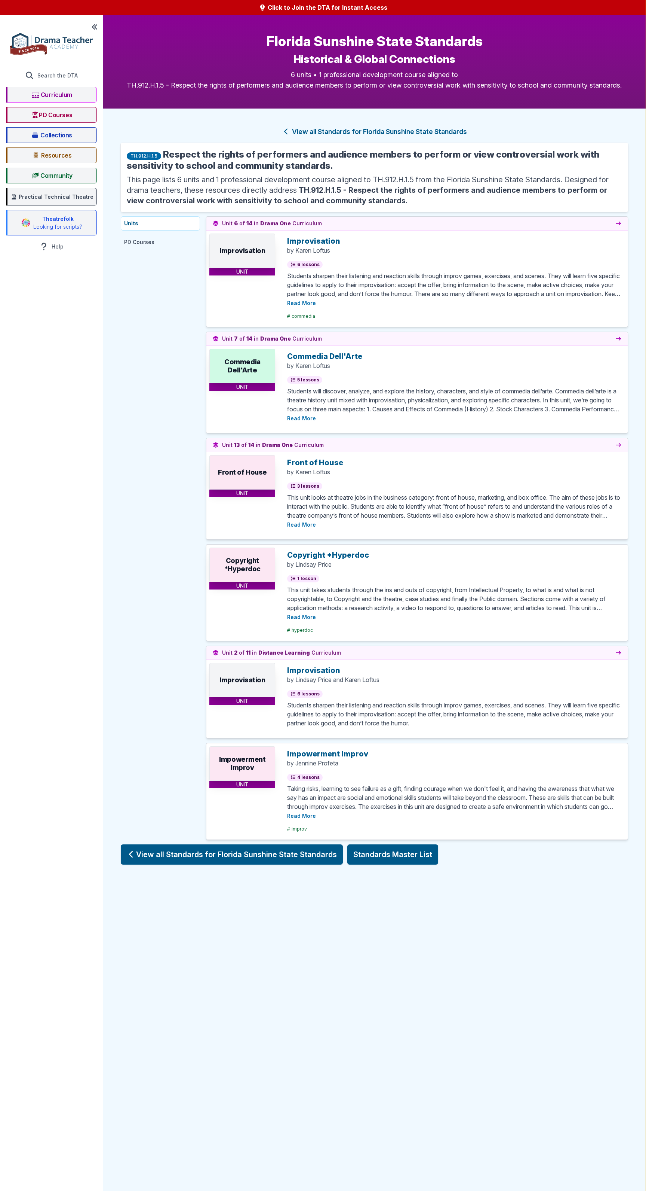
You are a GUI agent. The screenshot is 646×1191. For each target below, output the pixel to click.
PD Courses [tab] (139, 242)
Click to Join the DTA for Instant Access (326, 7)
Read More (301, 302)
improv (297, 829)
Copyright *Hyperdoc (328, 555)
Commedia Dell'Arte (324, 356)
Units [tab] (131, 223)
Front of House (315, 462)
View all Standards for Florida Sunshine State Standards (378, 131)
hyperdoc (300, 630)
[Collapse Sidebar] (94, 27)
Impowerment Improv (327, 753)
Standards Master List (392, 854)
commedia (301, 316)
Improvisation (313, 241)
